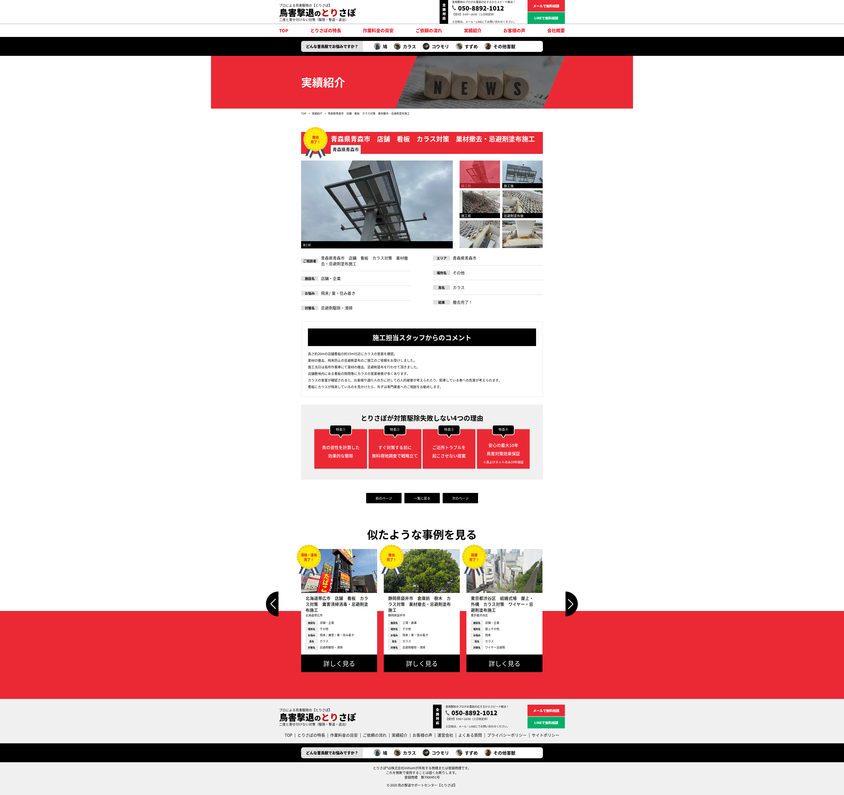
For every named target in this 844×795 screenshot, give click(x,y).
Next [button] (572, 604)
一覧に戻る (422, 498)
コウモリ (440, 46)
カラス (409, 46)
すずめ (471, 46)
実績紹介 (317, 113)
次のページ (460, 498)
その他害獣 (504, 46)
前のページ (384, 498)
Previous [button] (272, 604)
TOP (303, 113)
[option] (377, 204)
